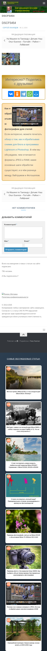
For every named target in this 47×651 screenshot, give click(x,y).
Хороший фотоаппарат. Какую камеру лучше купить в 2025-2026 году (24, 644)
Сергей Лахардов (10, 28)
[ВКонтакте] (11, 94)
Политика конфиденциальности (15, 297)
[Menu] (44, 3)
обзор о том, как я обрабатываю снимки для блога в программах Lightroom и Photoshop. (22, 144)
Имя (6, 241)
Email (27, 241)
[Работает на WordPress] (17, 341)
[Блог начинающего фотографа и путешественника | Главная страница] (13, 3)
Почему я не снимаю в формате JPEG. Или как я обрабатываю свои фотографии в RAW (23, 608)
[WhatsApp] (30, 94)
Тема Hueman (35, 341)
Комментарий (10, 224)
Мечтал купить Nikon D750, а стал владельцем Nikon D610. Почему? (23, 392)
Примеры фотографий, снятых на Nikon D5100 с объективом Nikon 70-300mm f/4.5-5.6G (23, 536)
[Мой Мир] (36, 94)
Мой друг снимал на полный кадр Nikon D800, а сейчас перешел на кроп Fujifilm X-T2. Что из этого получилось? (23, 429)
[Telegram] (23, 94)
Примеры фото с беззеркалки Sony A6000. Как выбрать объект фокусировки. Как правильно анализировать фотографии (23, 573)
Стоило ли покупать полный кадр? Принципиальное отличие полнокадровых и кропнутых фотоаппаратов (23, 501)
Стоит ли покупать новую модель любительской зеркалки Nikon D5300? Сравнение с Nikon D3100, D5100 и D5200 (23, 465)
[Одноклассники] (17, 94)
